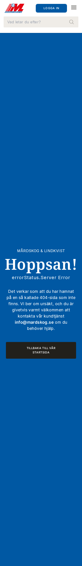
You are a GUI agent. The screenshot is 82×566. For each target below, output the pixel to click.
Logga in (51, 8)
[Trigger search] (71, 22)
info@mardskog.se (34, 322)
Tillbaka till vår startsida (41, 350)
